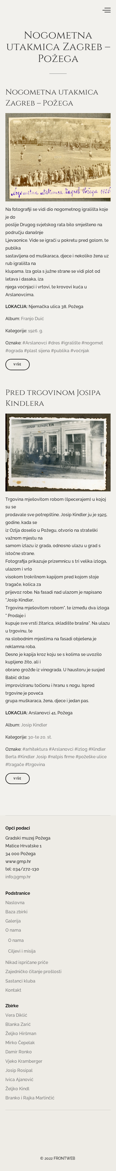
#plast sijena (37, 350)
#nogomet (92, 342)
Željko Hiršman (20, 1033)
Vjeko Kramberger (23, 1061)
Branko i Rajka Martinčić (29, 1097)
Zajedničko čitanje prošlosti (33, 971)
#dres (54, 342)
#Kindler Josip (32, 756)
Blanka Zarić (18, 1024)
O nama (13, 930)
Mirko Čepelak (20, 1042)
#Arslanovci (34, 342)
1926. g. (35, 330)
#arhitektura (35, 749)
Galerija (13, 921)
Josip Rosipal (19, 1070)
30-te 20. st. (40, 737)
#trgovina (35, 764)
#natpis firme (61, 756)
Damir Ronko (18, 1051)
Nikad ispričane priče (26, 962)
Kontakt (13, 990)
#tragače (14, 764)
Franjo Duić (32, 318)
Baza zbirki (16, 911)
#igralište (70, 342)
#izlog (80, 749)
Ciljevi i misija (22, 951)
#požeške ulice (91, 756)
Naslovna (15, 902)
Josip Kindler (34, 725)
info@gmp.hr (18, 876)
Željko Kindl (17, 1088)
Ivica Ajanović (19, 1079)
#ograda (14, 350)
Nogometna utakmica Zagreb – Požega (51, 98)
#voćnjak (79, 350)
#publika (60, 350)
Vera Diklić (16, 1015)
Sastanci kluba (20, 981)
